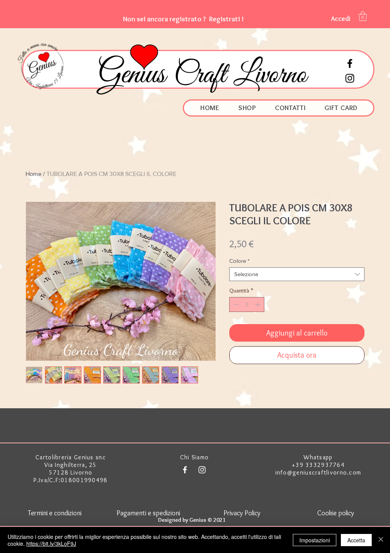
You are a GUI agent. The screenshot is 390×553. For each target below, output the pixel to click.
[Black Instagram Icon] (350, 78)
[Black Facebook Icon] (350, 63)
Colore (239, 260)
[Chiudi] (380, 540)
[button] (183, 18)
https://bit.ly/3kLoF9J (51, 543)
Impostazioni (314, 540)
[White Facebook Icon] (185, 470)
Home (34, 174)
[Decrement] (235, 304)
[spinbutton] (247, 304)
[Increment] (258, 304)
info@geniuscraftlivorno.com (318, 472)
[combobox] (296, 274)
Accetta (356, 540)
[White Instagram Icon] (202, 470)
